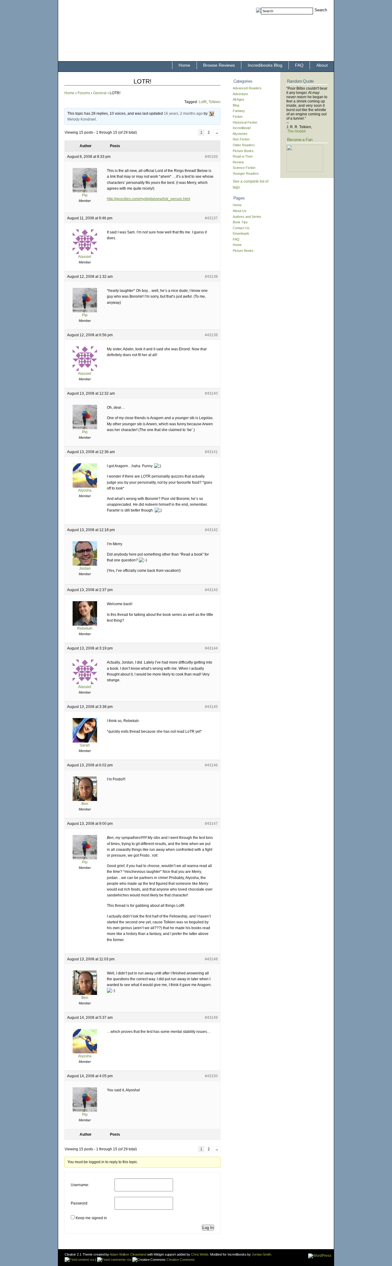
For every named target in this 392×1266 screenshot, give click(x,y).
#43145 (211, 707)
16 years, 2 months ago (183, 114)
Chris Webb (199, 1254)
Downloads (241, 233)
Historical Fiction (245, 122)
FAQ (299, 65)
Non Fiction (241, 139)
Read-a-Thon (243, 156)
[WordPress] (319, 1255)
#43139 (211, 335)
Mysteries (240, 134)
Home (184, 65)
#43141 (211, 452)
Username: (80, 1185)
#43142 (211, 530)
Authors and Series (247, 216)
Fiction (238, 116)
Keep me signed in (91, 1218)
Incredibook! (242, 128)
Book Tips (240, 222)
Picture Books (243, 151)
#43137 (211, 218)
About (322, 65)
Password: (79, 1203)
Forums (83, 93)
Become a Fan (299, 139)
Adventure (240, 94)
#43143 (211, 590)
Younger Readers (246, 173)
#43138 (211, 276)
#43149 (211, 1017)
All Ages (238, 99)
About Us (240, 211)
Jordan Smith (261, 1254)
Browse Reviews (219, 65)
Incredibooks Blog (265, 65)
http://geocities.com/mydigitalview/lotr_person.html (148, 199)
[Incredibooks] (304, 171)
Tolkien (215, 102)
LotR (203, 102)
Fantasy (239, 111)
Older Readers (244, 145)
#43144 (211, 648)
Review (238, 162)
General (100, 93)
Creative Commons (180, 1259)
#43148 (211, 959)
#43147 (211, 823)
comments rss (120, 1259)
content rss (85, 1259)
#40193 (211, 157)
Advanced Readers (247, 88)
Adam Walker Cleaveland (128, 1254)
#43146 (211, 765)
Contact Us (241, 228)
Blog (236, 105)
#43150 (211, 1076)
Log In (207, 1227)
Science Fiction (244, 167)
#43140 (211, 393)
